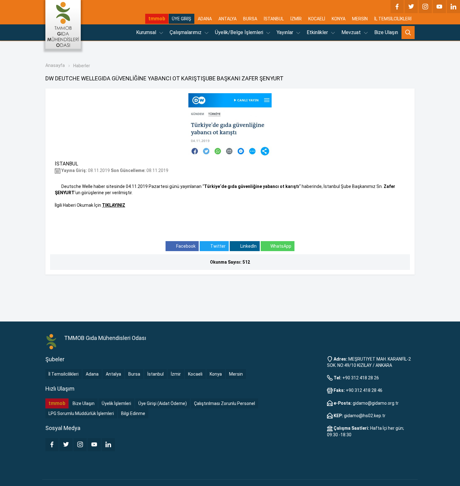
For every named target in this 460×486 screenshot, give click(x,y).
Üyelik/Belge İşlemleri (239, 32)
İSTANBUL (274, 18)
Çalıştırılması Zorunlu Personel (224, 403)
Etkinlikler (318, 32)
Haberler (81, 65)
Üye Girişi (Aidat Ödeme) (162, 403)
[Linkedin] (453, 6)
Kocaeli (195, 374)
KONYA (338, 18)
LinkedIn (248, 246)
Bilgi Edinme (133, 413)
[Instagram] (425, 6)
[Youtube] (439, 6)
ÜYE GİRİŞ (181, 18)
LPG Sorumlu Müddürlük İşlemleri (81, 413)
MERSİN (360, 18)
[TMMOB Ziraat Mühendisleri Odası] (51, 342)
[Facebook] (397, 6)
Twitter (217, 246)
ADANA (205, 18)
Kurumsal (146, 32)
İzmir (176, 374)
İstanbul (155, 374)
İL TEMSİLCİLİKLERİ (392, 18)
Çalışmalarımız (186, 32)
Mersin (236, 374)
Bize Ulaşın (386, 32)
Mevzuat (351, 32)
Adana (92, 374)
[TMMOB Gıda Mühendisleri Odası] (63, 24)
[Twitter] (411, 6)
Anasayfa (55, 65)
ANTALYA (227, 18)
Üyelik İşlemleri (116, 403)
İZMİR (296, 18)
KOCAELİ (316, 18)
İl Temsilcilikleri (64, 374)
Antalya (113, 374)
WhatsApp (280, 246)
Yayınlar (285, 32)
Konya (216, 374)
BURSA (250, 18)
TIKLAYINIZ (113, 205)
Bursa (134, 374)
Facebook (185, 246)
